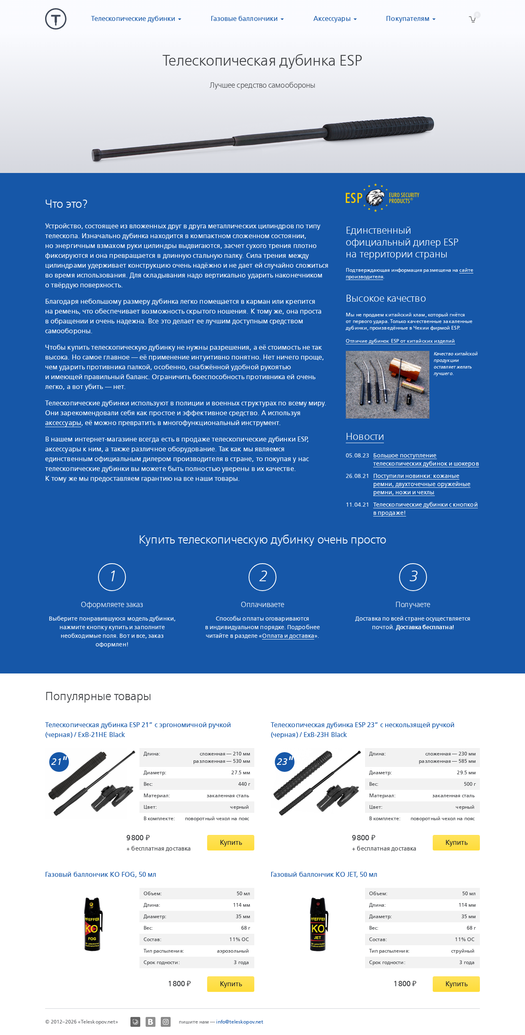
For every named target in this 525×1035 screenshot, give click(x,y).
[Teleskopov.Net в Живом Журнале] (135, 1022)
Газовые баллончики (244, 19)
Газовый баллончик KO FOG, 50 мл (100, 874)
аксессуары (63, 423)
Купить (231, 842)
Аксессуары (332, 19)
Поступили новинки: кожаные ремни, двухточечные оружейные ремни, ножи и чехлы (421, 484)
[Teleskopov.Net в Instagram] (166, 1022)
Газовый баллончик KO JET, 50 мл (324, 874)
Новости (365, 437)
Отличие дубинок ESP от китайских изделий (400, 341)
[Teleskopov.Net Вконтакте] (150, 1022)
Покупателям (407, 19)
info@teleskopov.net (239, 1022)
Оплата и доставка (288, 635)
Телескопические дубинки (133, 19)
